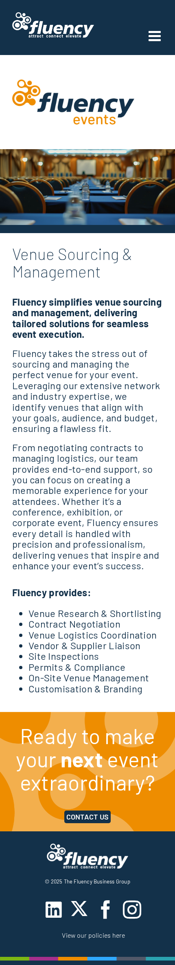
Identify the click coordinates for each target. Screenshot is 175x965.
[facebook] (105, 910)
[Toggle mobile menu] (156, 36)
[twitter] (79, 908)
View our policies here (93, 935)
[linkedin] (53, 910)
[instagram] (132, 910)
